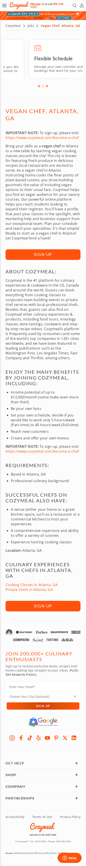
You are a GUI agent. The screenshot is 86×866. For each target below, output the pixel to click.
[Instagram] (12, 736)
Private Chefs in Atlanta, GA (29, 588)
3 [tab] (47, 84)
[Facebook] (20, 736)
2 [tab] (43, 84)
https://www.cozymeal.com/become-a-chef (42, 136)
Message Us (37, 4)
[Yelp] (38, 736)
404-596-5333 (63, 839)
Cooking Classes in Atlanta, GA (32, 583)
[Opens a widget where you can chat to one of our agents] (69, 858)
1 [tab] (39, 84)
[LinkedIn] (73, 736)
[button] (4, 5)
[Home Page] (19, 5)
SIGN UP (43, 252)
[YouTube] (47, 736)
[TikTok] (29, 736)
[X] (65, 736)
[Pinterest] (56, 736)
